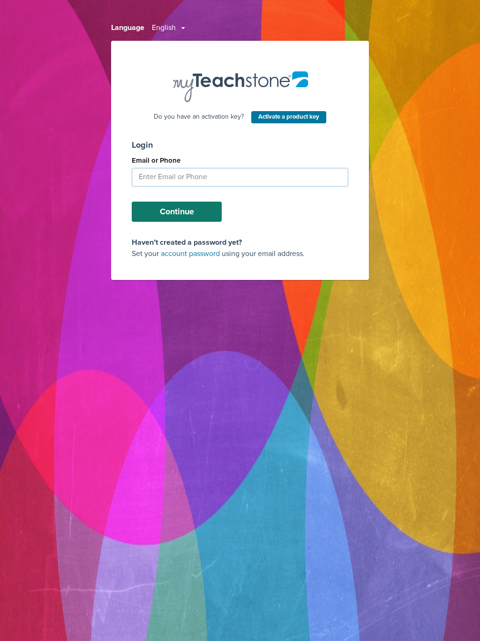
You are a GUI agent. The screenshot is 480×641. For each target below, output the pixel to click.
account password (190, 253)
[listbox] (168, 28)
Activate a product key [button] (288, 117)
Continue (177, 211)
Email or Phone (156, 160)
